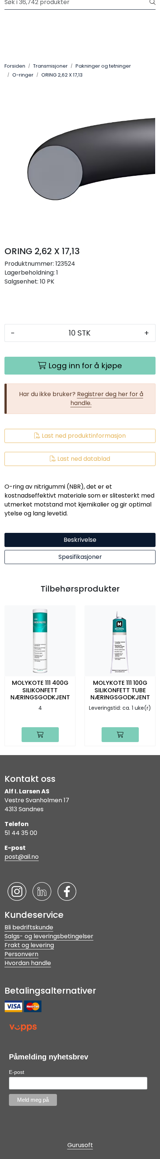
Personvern (21, 954)
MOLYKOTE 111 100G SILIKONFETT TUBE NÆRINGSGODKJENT (120, 690)
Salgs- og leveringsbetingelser (48, 936)
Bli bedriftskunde (28, 927)
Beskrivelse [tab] (80, 539)
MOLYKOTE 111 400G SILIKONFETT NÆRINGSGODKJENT (40, 690)
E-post (16, 1072)
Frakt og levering (29, 945)
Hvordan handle (27, 963)
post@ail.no (21, 856)
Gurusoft (80, 1145)
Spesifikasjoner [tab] (80, 557)
